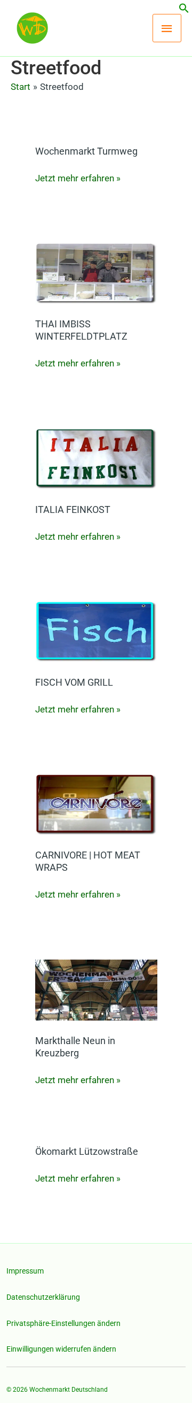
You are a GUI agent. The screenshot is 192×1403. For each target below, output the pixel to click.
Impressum (25, 1271)
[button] (184, 10)
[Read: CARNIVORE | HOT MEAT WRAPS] (96, 804)
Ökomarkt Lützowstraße (86, 1151)
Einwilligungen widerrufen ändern (61, 1349)
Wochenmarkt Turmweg (86, 151)
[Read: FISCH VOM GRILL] (96, 631)
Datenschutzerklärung (43, 1297)
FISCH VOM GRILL (74, 682)
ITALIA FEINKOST (72, 509)
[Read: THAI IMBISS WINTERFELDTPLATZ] (96, 272)
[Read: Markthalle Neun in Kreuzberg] (96, 989)
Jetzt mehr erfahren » (78, 177)
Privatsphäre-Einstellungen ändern (63, 1323)
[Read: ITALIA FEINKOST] (96, 458)
